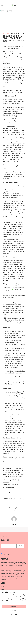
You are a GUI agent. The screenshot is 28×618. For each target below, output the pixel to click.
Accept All (14, 606)
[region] (14, 604)
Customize (14, 610)
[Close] (26, 591)
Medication (14, 501)
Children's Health (19, 499)
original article (14, 484)
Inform (22, 40)
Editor (5, 41)
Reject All (14, 614)
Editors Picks (16, 40)
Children (11, 499)
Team (2, 589)
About (3, 586)
